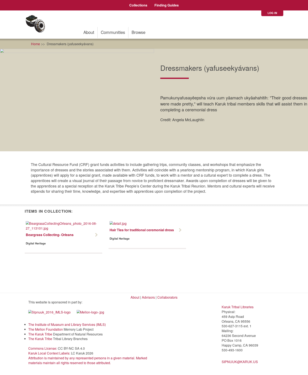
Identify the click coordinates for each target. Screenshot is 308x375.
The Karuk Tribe (40, 334)
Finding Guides (166, 5)
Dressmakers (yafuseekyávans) (70, 43)
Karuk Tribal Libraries (238, 306)
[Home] (37, 24)
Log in (272, 13)
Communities (113, 32)
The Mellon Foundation (45, 329)
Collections (138, 5)
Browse (138, 32)
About (88, 32)
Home (35, 43)
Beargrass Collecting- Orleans (50, 234)
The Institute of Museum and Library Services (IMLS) (67, 324)
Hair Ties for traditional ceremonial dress (142, 229)
